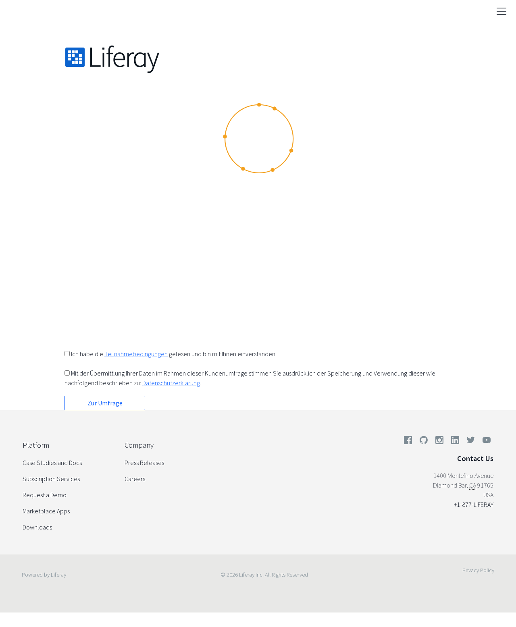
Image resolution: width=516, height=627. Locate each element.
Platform (36, 445)
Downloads (37, 527)
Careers (135, 479)
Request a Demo (45, 495)
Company (139, 445)
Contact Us (475, 458)
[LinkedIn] (455, 441)
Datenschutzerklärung (171, 383)
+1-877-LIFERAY (473, 504)
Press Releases (144, 463)
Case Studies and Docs (52, 463)
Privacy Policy (478, 570)
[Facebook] (408, 441)
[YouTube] (485, 441)
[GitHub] (423, 441)
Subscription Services (51, 479)
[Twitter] (471, 441)
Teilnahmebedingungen (136, 354)
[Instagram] (439, 441)
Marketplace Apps (46, 511)
